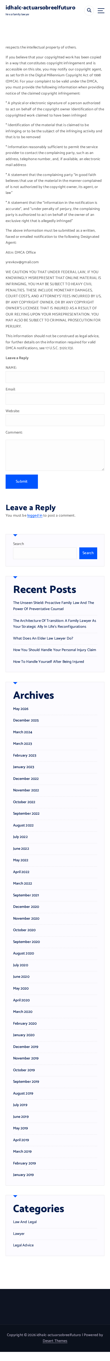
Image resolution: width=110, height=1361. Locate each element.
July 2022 (20, 837)
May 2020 (21, 989)
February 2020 (25, 1024)
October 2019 (24, 1070)
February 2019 (24, 1164)
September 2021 (26, 895)
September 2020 (26, 942)
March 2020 (22, 1012)
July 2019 (20, 1105)
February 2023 (25, 756)
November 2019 (26, 1059)
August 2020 (23, 954)
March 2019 (22, 1152)
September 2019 (26, 1082)
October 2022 (24, 802)
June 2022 (21, 849)
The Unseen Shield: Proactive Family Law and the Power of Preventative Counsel (53, 606)
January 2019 (23, 1175)
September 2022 (26, 814)
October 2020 (24, 930)
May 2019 (20, 1128)
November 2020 (26, 919)
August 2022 (23, 826)
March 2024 (22, 732)
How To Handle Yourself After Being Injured (48, 662)
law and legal (25, 1222)
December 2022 (26, 779)
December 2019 (25, 1047)
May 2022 (21, 860)
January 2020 (24, 1035)
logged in (34, 516)
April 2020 (21, 1000)
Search (18, 544)
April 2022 (21, 872)
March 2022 (22, 884)
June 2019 (21, 1117)
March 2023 (22, 744)
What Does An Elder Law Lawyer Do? (43, 639)
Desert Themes (55, 1341)
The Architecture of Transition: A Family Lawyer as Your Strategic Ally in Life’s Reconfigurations (54, 624)
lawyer (19, 1234)
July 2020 (20, 965)
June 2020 (21, 977)
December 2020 (26, 907)
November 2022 (26, 791)
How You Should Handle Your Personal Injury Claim (54, 650)
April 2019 (21, 1140)
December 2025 (26, 721)
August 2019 (23, 1094)
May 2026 (21, 709)
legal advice (23, 1246)
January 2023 (23, 767)
